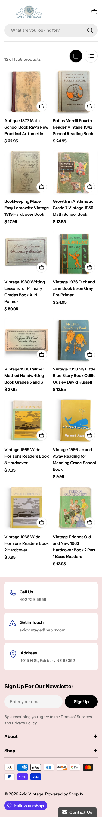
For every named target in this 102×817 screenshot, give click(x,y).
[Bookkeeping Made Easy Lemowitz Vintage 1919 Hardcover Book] (27, 172)
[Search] (90, 30)
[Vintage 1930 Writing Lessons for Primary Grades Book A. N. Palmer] (27, 253)
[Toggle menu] (7, 12)
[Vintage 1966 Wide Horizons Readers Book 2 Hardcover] (27, 508)
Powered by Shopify (64, 794)
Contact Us (79, 812)
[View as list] (91, 56)
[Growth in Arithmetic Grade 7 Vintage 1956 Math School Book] (75, 172)
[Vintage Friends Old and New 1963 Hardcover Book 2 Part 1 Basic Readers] (75, 508)
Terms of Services (76, 716)
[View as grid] (75, 56)
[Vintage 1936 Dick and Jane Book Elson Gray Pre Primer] (75, 253)
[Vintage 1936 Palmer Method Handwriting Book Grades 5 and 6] (27, 340)
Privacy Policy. (25, 723)
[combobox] (51, 30)
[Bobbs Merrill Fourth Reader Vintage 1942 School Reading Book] (75, 91)
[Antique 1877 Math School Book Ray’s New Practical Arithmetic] (27, 91)
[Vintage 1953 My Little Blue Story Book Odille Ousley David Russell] (75, 340)
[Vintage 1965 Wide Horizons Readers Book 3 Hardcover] (27, 421)
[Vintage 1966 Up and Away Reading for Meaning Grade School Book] (75, 421)
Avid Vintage (31, 794)
